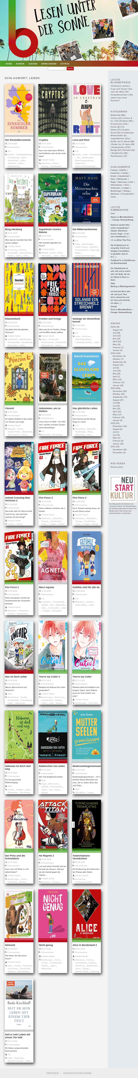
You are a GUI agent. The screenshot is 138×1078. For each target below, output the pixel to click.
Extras (65, 64)
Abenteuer (45, 163)
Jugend (32, 64)
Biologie (44, 253)
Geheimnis (79, 966)
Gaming (92, 963)
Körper (10, 256)
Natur (23, 157)
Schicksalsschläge (83, 339)
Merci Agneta (46, 587)
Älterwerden (53, 784)
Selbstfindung (13, 166)
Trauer (57, 790)
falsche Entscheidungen (85, 166)
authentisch (13, 339)
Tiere (126, 185)
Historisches (27, 432)
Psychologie (80, 432)
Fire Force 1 (12, 587)
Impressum (52, 1073)
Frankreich (46, 602)
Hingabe (46, 611)
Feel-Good (59, 697)
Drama (55, 163)
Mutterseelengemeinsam (87, 766)
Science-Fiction (81, 971)
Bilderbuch (79, 602)
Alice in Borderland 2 (85, 945)
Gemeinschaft (14, 342)
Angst (43, 339)
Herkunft (11, 971)
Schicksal (12, 163)
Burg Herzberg (13, 229)
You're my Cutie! (82, 676)
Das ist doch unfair (16, 676)
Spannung (94, 971)
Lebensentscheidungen (85, 256)
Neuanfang (57, 435)
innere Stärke (81, 605)
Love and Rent (81, 140)
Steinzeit (10, 945)
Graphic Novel (14, 432)
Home (9, 64)
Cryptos (43, 140)
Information (46, 256)
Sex (78, 157)
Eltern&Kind (80, 793)
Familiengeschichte (83, 342)
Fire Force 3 (46, 497)
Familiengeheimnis (24, 154)
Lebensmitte (53, 608)
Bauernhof (45, 435)
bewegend (56, 611)
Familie (11, 154)
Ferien (19, 524)
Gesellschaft (13, 160)
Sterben (44, 793)
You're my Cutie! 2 (49, 676)
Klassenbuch (12, 318)
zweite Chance (81, 247)
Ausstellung (80, 879)
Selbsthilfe (91, 429)
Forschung (12, 250)
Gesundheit (13, 253)
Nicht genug (46, 945)
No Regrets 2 (46, 855)
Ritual (90, 432)
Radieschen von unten (52, 766)
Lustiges (52, 524)
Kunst (24, 435)
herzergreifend (81, 250)
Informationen (26, 253)
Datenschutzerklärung (77, 1073)
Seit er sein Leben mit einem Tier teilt (17, 1036)
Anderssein (57, 518)
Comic (53, 253)
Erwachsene (49, 64)
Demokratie (53, 339)
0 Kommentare (13, 147)
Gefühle (22, 250)
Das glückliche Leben (85, 408)
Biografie (11, 429)
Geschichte (12, 969)
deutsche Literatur (15, 1061)
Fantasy (44, 166)
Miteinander (20, 703)
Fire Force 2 (79, 497)
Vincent (9, 408)
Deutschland (13, 697)
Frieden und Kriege (50, 318)
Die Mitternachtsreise (85, 229)
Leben (20, 163)
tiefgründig (94, 250)
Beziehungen (87, 157)
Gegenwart (80, 163)
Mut (52, 605)
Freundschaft (13, 157)
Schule (113, 176)
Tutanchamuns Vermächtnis (81, 857)
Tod (50, 790)
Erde (60, 253)
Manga (61, 524)
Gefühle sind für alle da (86, 587)
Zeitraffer (94, 247)
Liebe (22, 160)
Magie (77, 253)
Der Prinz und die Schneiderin (15, 857)
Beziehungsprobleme (84, 160)
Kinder (20, 64)
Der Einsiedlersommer (18, 140)
